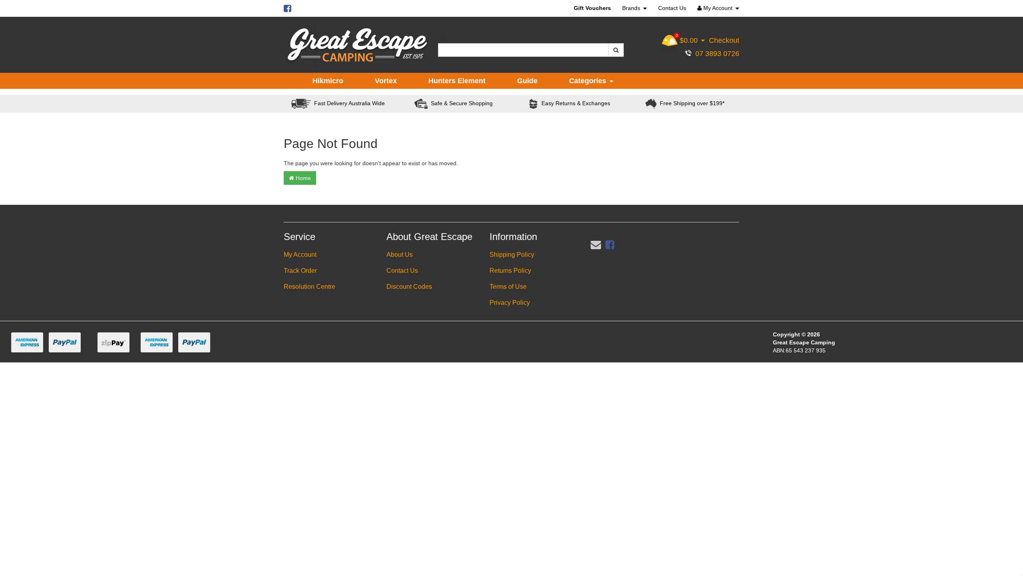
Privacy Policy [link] (510, 302)
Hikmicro (327, 81)
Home (302, 178)
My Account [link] (300, 254)
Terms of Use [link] (508, 286)
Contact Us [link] (402, 270)
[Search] (616, 50)
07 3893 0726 (715, 54)
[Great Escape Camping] (357, 45)
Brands (632, 8)
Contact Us (672, 8)
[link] (609, 245)
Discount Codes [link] (409, 286)
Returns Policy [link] (510, 270)
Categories (588, 81)
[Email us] (596, 245)
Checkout (724, 40)
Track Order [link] (300, 270)
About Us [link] (399, 254)
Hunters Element (457, 81)
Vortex (386, 81)
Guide (527, 81)
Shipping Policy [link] (512, 254)
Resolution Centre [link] (309, 286)
